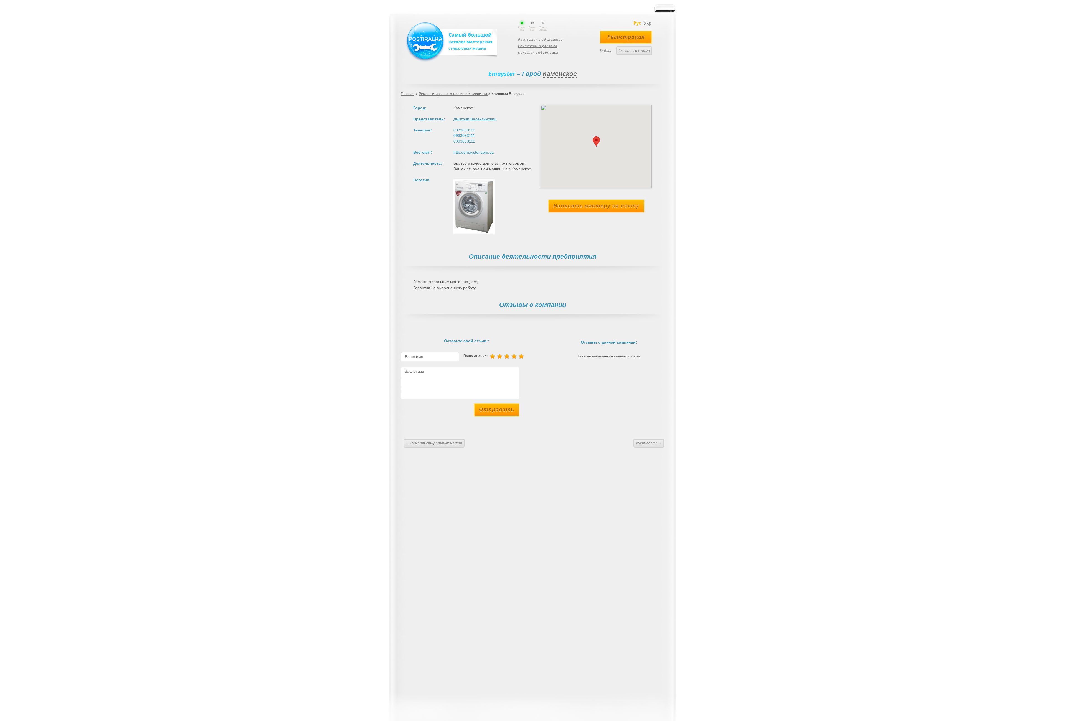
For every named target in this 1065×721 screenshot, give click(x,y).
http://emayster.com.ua (473, 152)
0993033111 (464, 141)
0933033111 (464, 135)
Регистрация (626, 36)
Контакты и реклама (537, 46)
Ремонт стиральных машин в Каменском (453, 94)
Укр (647, 23)
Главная (407, 94)
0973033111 (464, 130)
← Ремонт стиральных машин (434, 443)
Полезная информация (538, 52)
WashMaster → (649, 443)
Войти (606, 50)
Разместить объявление (540, 39)
